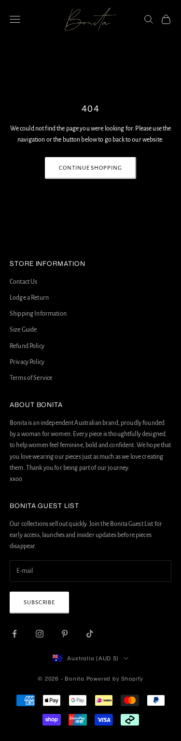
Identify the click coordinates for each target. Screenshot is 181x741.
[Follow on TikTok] (90, 634)
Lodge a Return (29, 297)
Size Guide (23, 329)
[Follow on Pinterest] (65, 634)
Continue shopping (90, 168)
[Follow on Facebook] (14, 634)
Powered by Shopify (114, 679)
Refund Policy (27, 346)
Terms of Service (31, 378)
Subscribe (39, 602)
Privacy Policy (27, 362)
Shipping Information (38, 313)
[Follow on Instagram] (39, 634)
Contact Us (23, 281)
